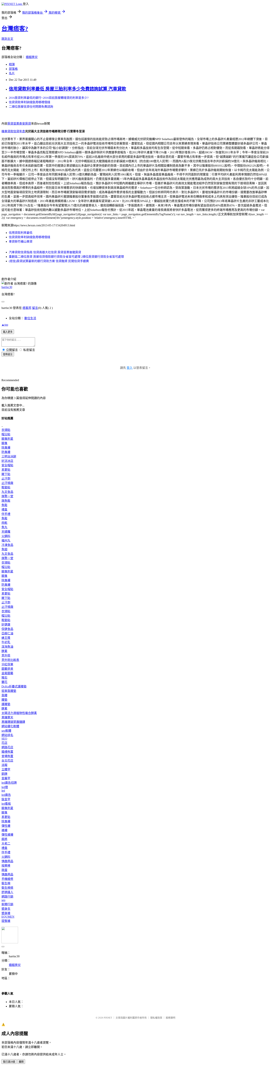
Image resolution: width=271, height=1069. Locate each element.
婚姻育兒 (32, 57)
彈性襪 (5, 825)
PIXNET (108, 1017)
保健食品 (7, 629)
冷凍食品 (7, 544)
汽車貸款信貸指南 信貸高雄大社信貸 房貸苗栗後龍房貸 (45, 252)
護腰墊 (5, 704)
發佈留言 (8, 354)
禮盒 (4, 509)
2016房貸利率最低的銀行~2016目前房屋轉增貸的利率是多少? (48, 97)
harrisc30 (6, 287)
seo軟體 (6, 730)
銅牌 (4, 773)
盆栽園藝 (7, 673)
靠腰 (4, 695)
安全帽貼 (7, 465)
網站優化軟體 (10, 726)
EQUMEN (7, 916)
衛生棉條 (7, 887)
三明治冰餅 (8, 456)
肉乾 (4, 522)
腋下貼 (5, 474)
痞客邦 (26, 307)
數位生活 (30, 318)
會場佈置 (7, 756)
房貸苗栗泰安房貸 (19, 123)
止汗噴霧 (7, 483)
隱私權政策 (156, 1017)
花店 (4, 742)
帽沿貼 (5, 434)
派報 (4, 765)
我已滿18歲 (9, 1061)
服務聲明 (170, 1017)
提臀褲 (5, 920)
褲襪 (4, 830)
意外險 (5, 655)
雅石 (4, 677)
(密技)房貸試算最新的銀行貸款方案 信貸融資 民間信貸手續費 (49, 261)
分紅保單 (7, 664)
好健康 (5, 624)
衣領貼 (5, 429)
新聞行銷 (7, 904)
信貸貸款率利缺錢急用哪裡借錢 (29, 102)
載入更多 (8, 331)
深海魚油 (7, 646)
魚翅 (4, 549)
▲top (4, 324)
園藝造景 (7, 668)
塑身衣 (5, 908)
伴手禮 (5, 514)
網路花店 (7, 747)
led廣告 (6, 794)
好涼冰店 (7, 460)
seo (3, 900)
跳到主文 (7, 38)
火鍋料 (5, 536)
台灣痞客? (14, 28)
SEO (4, 738)
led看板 (6, 803)
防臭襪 (5, 452)
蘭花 (4, 682)
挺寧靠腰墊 (8, 690)
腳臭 (4, 443)
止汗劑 (5, 478)
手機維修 (7, 878)
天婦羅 (5, 531)
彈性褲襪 (7, 834)
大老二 (5, 843)
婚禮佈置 (7, 751)
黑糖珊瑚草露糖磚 (13, 721)
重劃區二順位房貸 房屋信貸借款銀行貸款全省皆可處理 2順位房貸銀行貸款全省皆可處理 (66, 256)
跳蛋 (4, 870)
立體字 (5, 769)
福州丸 (5, 540)
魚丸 (4, 527)
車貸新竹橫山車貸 (20, 241)
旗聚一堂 (7, 496)
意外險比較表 (10, 659)
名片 (12, 73)
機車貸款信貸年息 (13, 131)
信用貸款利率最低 (20, 232)
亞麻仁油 (7, 633)
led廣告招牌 (9, 782)
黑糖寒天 (7, 717)
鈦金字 (5, 799)
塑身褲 (5, 913)
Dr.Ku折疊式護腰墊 (14, 686)
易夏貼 (5, 469)
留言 (35, 307)
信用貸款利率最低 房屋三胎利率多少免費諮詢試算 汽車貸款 (67, 88)
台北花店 (7, 760)
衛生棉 (5, 883)
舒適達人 (7, 892)
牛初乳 (5, 642)
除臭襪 (5, 447)
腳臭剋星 (7, 438)
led (3, 790)
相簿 (12, 64)
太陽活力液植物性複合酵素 (19, 713)
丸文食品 (7, 491)
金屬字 (5, 778)
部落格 (13, 68)
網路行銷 (7, 896)
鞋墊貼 (5, 487)
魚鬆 (4, 505)
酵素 (4, 651)
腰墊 (4, 699)
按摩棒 (5, 865)
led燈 (4, 787)
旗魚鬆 (5, 500)
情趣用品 (7, 861)
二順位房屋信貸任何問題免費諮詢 (31, 106)
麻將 (4, 839)
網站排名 (7, 735)
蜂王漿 (5, 637)
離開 (21, 1061)
